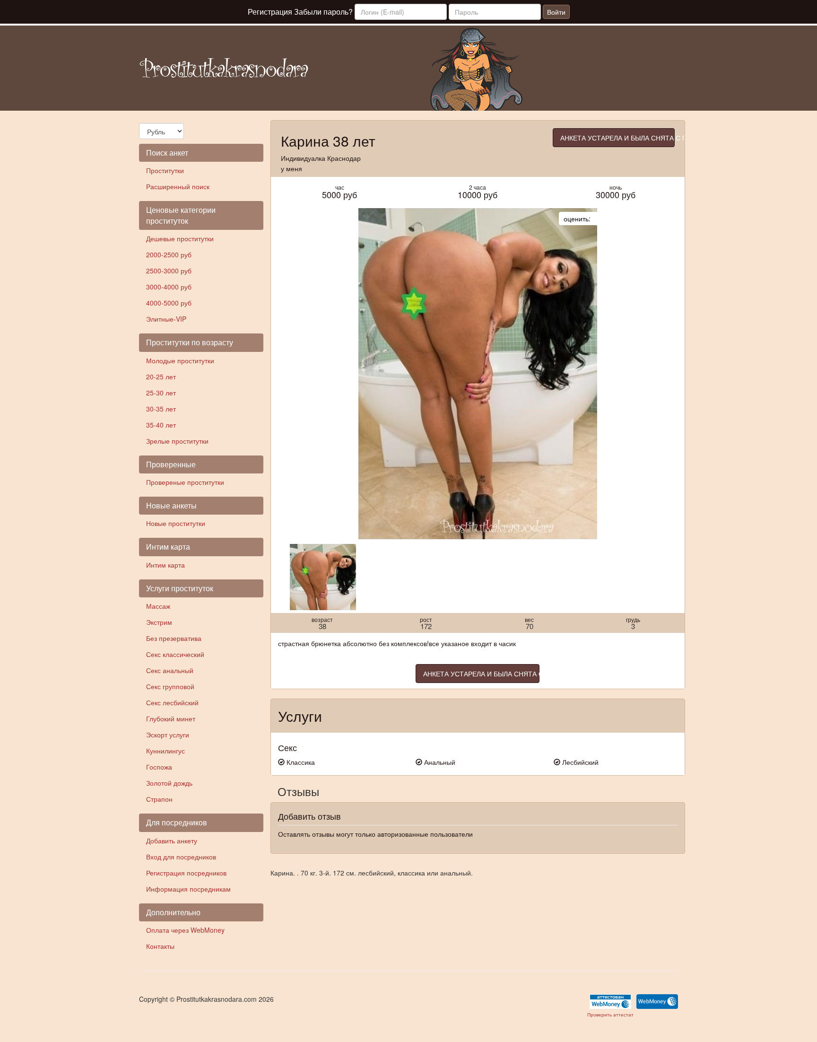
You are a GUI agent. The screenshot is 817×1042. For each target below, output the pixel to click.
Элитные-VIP (166, 319)
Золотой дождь (169, 783)
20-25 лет (161, 376)
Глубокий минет (170, 718)
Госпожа (159, 766)
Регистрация (270, 11)
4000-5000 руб (168, 302)
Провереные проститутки (185, 482)
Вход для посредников (181, 856)
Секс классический (175, 654)
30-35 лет (161, 408)
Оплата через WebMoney (185, 930)
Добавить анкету (171, 840)
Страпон (159, 799)
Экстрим (159, 622)
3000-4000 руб (168, 286)
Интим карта (165, 564)
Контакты (160, 946)
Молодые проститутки (180, 360)
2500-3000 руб (168, 270)
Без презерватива (173, 638)
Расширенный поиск (177, 186)
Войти (556, 12)
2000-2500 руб (168, 254)
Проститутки (165, 170)
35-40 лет (161, 424)
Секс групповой (170, 686)
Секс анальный (169, 670)
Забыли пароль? (323, 11)
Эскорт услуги (167, 734)
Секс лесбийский (172, 702)
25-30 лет (161, 392)
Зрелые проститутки (177, 441)
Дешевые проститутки (180, 238)
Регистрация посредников (186, 872)
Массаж (158, 606)
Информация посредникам (188, 888)
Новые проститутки (175, 523)
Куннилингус (165, 750)
